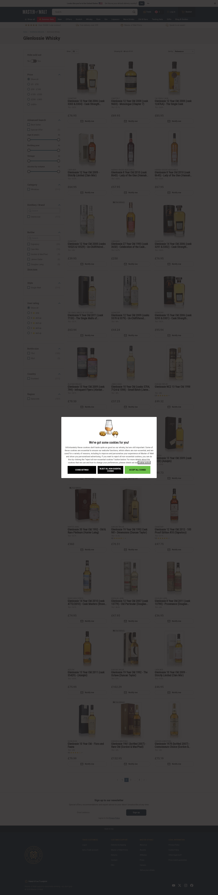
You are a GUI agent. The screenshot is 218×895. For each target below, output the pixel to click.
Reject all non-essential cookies (110, 470)
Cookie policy (144, 462)
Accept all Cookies (137, 470)
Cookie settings (82, 470)
